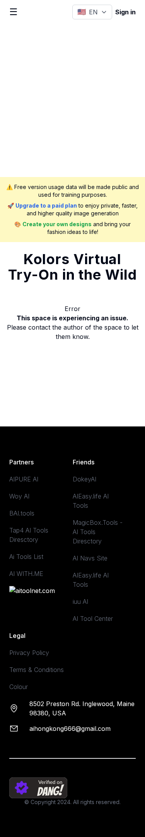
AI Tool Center (93, 618)
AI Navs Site (90, 558)
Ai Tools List (26, 556)
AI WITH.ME (26, 573)
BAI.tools (21, 513)
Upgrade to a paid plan (46, 205)
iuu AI (80, 601)
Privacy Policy (29, 653)
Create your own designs (57, 224)
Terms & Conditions (36, 670)
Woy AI (19, 496)
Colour (18, 687)
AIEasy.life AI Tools (91, 500)
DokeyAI (84, 479)
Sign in (125, 12)
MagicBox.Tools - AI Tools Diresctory (98, 532)
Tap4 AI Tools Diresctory (28, 534)
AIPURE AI (23, 479)
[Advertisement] (72, 100)
